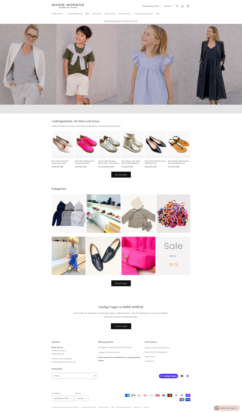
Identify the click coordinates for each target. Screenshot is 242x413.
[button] (58, 13)
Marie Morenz (61, 407)
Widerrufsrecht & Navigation (156, 352)
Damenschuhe (94, 274)
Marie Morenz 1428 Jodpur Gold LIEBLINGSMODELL (131, 162)
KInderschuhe (94, 231)
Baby (124, 231)
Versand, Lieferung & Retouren (157, 347)
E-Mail (56, 376)
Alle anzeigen (121, 174)
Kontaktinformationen (88, 407)
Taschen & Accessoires (133, 274)
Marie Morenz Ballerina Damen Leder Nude (60, 162)
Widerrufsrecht (104, 407)
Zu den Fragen (121, 326)
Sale (158, 274)
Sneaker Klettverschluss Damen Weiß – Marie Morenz (108, 162)
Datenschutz (150, 356)
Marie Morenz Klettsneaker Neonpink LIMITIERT (84, 162)
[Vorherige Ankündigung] (52, 21)
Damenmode (58, 274)
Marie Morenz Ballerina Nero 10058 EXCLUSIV (155, 162)
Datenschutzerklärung (123, 407)
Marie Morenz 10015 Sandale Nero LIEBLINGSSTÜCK (178, 162)
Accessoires (162, 231)
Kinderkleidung (59, 231)
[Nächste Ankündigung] (189, 21)
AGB (112, 407)
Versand (146, 407)
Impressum (149, 361)
